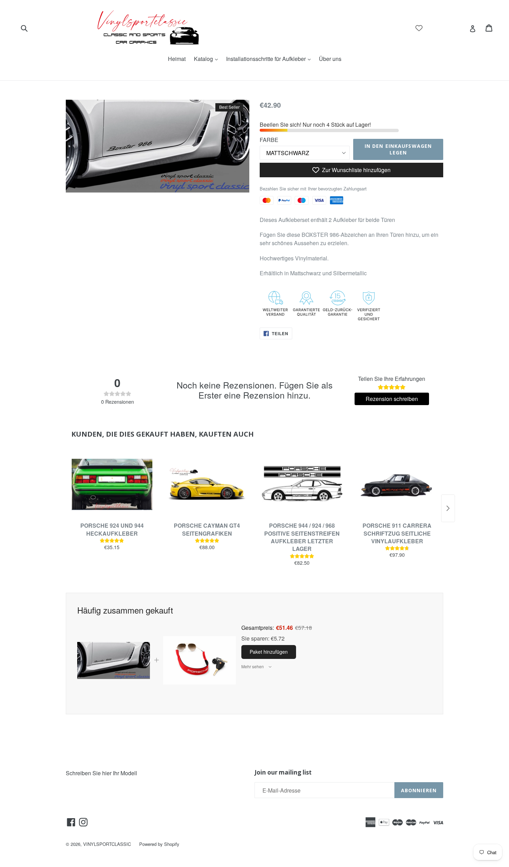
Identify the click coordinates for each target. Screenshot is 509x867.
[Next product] (448, 508)
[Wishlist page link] (419, 28)
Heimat (177, 59)
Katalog (207, 59)
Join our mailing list (283, 772)
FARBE (269, 140)
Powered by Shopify (159, 844)
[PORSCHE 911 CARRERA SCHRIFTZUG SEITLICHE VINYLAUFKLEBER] (397, 484)
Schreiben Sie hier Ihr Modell (101, 773)
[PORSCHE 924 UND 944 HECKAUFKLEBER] (112, 484)
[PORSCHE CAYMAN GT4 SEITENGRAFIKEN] (207, 484)
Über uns (330, 59)
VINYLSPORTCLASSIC (107, 844)
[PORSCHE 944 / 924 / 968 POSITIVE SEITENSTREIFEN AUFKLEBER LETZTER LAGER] (302, 484)
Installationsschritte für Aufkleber (270, 59)
